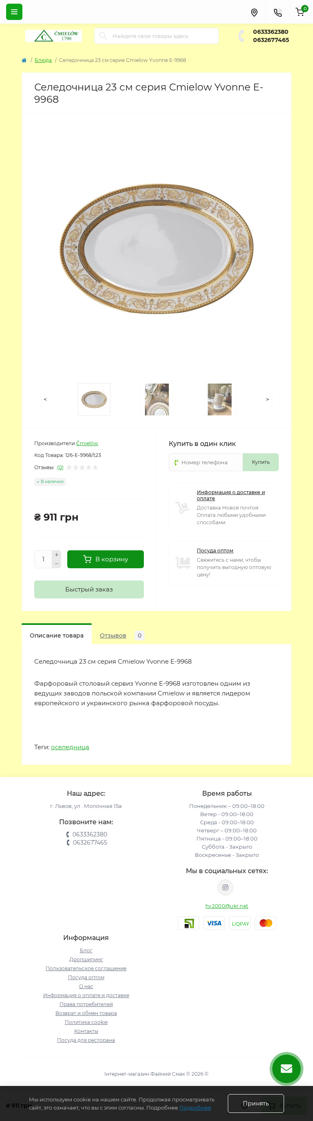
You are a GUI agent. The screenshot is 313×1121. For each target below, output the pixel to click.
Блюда (43, 60)
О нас (86, 986)
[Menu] (14, 12)
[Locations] (254, 12)
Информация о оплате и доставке (86, 995)
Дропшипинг (86, 959)
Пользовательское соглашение (86, 968)
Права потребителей (86, 1004)
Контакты (86, 1031)
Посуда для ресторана (86, 1040)
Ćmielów (87, 443)
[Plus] (56, 554)
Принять (256, 1103)
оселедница (70, 747)
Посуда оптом (215, 550)
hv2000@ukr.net (226, 906)
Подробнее (195, 1107)
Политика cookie (86, 1022)
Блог (86, 950)
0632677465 (271, 40)
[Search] (103, 36)
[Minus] (56, 564)
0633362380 (271, 31)
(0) (60, 467)
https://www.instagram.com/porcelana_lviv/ (225, 887)
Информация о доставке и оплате (231, 495)
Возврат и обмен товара (86, 1013)
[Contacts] (277, 12)
